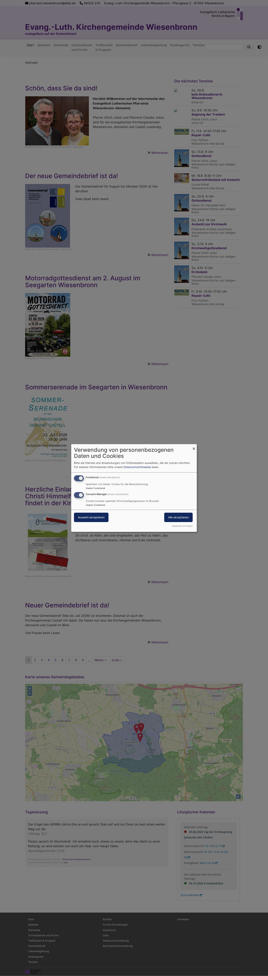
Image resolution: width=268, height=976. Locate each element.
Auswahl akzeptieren (91, 517)
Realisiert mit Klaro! (182, 526)
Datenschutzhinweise (137, 467)
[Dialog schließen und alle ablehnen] (194, 446)
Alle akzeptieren (178, 517)
